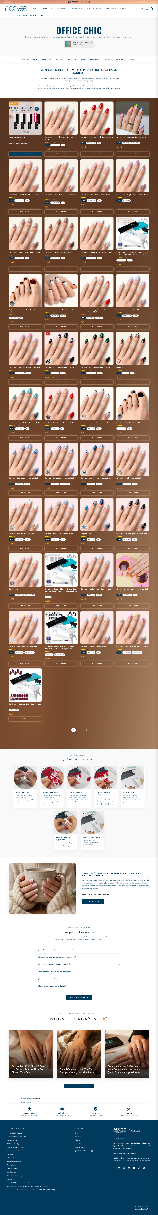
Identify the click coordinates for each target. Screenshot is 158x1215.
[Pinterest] (129, 1168)
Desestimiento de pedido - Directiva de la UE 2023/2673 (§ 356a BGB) (31, 1190)
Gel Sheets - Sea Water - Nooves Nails (24, 423)
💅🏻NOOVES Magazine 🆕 (116, 8)
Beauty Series (94, 59)
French (83, 59)
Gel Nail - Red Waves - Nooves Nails (59, 423)
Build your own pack (25, 154)
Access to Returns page (15, 1176)
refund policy (11, 1158)
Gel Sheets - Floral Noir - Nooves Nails (96, 423)
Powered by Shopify (141, 1209)
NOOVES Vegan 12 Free (15, 1147)
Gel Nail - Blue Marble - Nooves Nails (23, 478)
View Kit (25, 719)
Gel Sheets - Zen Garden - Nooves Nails (25, 367)
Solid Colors (72, 59)
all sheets (62, 8)
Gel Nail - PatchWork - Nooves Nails (23, 647)
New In (35, 59)
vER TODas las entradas (79, 1086)
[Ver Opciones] (38, 699)
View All (131, 59)
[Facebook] (114, 1168)
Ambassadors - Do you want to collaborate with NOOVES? (27, 1186)
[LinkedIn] (144, 1168)
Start (33, 8)
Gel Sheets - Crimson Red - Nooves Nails (97, 137)
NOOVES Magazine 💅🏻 (15, 1133)
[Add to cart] (74, 132)
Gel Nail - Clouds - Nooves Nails (93, 647)
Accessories (120, 59)
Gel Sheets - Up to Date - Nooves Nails (60, 310)
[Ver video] (12, 303)
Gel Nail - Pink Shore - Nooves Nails (59, 534)
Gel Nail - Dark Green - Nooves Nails (95, 367)
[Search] (147, 9)
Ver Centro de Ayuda (79, 997)
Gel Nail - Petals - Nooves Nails (128, 478)
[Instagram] (124, 1168)
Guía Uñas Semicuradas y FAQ (17, 1137)
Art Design (59, 59)
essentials (77, 8)
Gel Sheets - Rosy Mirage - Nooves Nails (132, 589)
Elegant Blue (86, 534)
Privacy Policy (11, 1165)
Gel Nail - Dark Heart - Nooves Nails (59, 367)
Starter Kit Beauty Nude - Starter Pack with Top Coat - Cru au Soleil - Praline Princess (132, 254)
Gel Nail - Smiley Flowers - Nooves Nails (132, 647)
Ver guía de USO (92, 901)
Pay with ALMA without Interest (18, 1183)
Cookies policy (12, 1169)
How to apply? (94, 8)
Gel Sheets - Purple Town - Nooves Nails (132, 195)
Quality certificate (13, 1140)
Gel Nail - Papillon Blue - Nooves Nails (96, 589)
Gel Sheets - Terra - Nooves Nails (58, 252)
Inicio (19, 15)
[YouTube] (134, 1168)
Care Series (107, 59)
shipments (10, 1154)
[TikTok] (139, 1168)
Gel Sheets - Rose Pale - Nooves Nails (24, 195)
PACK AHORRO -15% (17, 137)
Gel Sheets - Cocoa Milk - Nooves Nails (24, 252)
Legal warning (11, 1172)
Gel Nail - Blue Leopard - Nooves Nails (96, 478)
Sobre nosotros (12, 1179)
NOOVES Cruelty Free (14, 1144)
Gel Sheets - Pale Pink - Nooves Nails (95, 195)
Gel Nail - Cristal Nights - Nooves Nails (131, 534)
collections (47, 8)
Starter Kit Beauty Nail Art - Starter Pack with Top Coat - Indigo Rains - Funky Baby (59, 649)
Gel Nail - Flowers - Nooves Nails (22, 534)
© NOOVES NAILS (142, 1206)
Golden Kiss (13, 589)
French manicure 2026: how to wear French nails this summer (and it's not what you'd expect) (125, 1069)
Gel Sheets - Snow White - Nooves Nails (96, 252)
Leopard (119, 367)
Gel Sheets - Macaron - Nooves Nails (131, 137)
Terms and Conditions (14, 1161)
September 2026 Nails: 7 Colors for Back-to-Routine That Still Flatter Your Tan (29, 1069)
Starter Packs (46, 59)
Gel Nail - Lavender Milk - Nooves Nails (132, 310)
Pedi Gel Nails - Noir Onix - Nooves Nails (132, 423)
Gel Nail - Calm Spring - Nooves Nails (59, 478)
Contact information (14, 1151)
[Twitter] (119, 1168)
